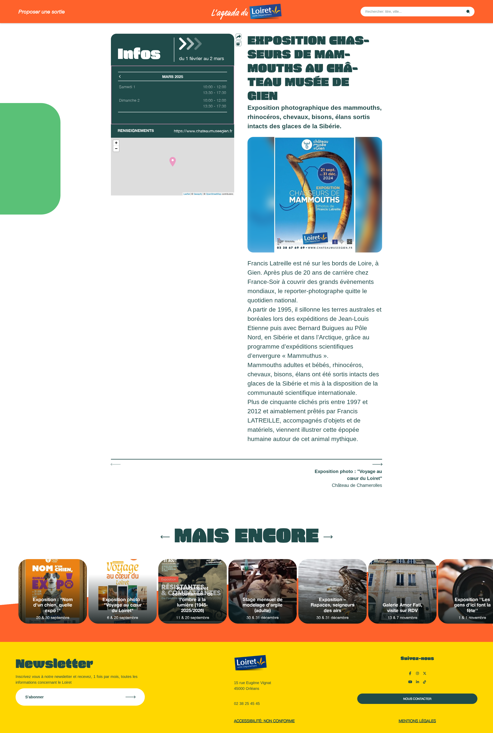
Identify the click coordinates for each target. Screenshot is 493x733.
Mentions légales (417, 721)
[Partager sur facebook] (246, 43)
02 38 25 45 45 (247, 703)
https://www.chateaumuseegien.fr (203, 131)
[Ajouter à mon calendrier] (238, 43)
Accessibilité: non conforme (264, 721)
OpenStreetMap (213, 194)
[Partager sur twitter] (246, 49)
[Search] (468, 11)
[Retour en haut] (471, 725)
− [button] (116, 148)
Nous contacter (417, 698)
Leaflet (187, 194)
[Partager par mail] (246, 36)
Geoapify (198, 194)
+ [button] (116, 142)
